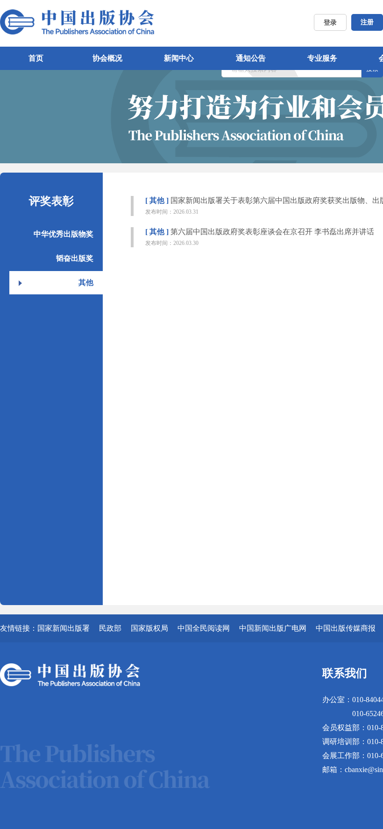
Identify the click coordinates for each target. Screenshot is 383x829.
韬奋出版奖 (74, 258)
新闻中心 (179, 58)
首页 (35, 58)
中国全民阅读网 (203, 628)
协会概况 (107, 58)
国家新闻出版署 (63, 628)
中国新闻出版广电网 (272, 628)
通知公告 (251, 58)
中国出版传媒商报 (346, 628)
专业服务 (322, 58)
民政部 (110, 628)
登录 (330, 22)
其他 (85, 282)
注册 (367, 22)
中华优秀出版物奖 (63, 234)
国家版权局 (149, 628)
